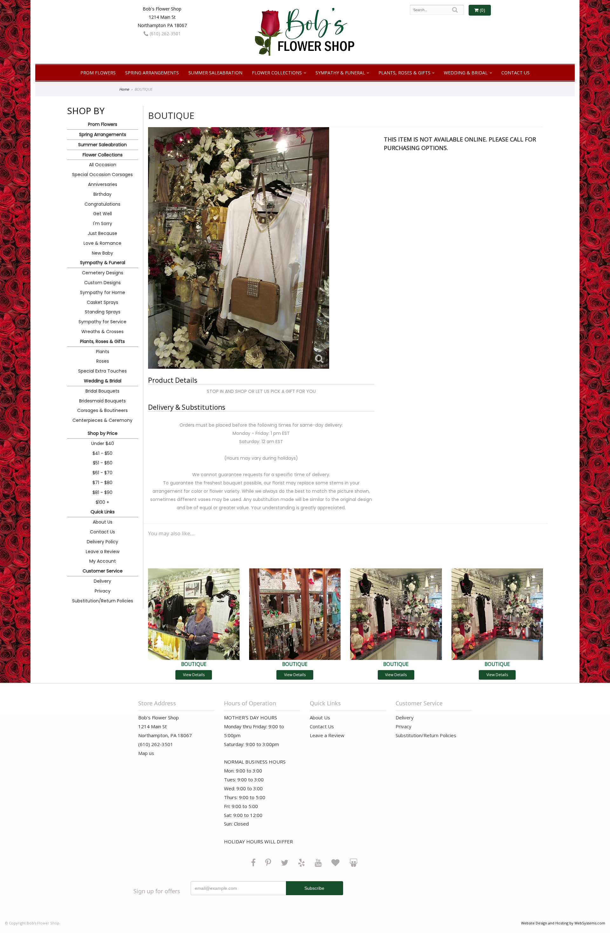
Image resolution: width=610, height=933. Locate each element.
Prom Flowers (98, 73)
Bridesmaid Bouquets (102, 401)
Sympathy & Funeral (340, 73)
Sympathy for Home (102, 292)
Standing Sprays (102, 312)
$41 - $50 (102, 453)
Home (124, 89)
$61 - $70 (102, 473)
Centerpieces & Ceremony (102, 420)
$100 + (102, 502)
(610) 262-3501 (164, 34)
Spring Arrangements (152, 73)
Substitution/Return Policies (102, 601)
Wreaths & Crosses (102, 331)
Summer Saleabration (215, 73)
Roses (102, 361)
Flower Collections (277, 73)
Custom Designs (102, 282)
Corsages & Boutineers (102, 410)
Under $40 (102, 443)
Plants (102, 351)
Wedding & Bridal (466, 73)
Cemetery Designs (102, 273)
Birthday (102, 194)
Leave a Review (102, 551)
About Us (102, 522)
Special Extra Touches (102, 371)
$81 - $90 (102, 492)
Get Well (102, 213)
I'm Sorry (102, 223)
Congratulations (102, 204)
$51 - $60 (102, 463)
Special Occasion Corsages (102, 174)
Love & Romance (102, 243)
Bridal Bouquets (102, 391)
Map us (146, 753)
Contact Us (515, 73)
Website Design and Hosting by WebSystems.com (563, 923)
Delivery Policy (102, 542)
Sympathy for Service (102, 322)
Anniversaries (102, 184)
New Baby (102, 253)
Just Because (102, 233)
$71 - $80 (102, 482)
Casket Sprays (102, 302)
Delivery (102, 581)
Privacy (103, 591)
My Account (102, 561)
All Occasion (102, 164)
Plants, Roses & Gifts (404, 73)
